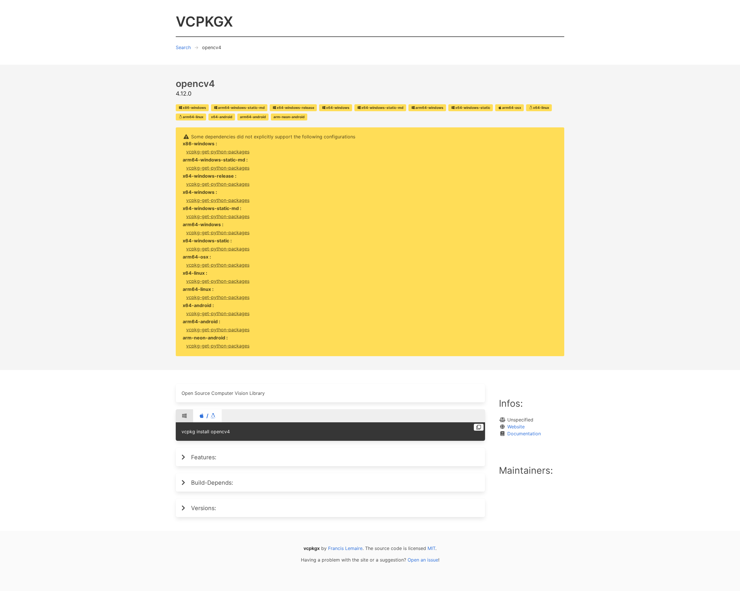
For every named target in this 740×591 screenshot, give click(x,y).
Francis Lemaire (345, 548)
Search (183, 47)
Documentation (524, 433)
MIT (431, 548)
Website (516, 427)
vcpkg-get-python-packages (217, 152)
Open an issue (423, 560)
